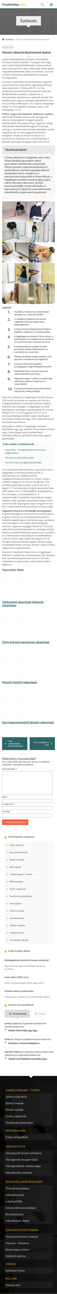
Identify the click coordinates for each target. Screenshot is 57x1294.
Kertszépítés (16, 903)
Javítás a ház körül (16, 1096)
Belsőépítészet (15, 1214)
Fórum (42, 1013)
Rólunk (11, 1278)
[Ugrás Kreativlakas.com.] (3, 39)
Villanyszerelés (17, 932)
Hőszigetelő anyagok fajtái (22, 1159)
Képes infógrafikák (17, 1137)
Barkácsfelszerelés (19, 852)
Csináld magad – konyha (21, 874)
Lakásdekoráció (15, 1194)
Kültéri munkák (17, 910)
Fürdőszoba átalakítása (21, 896)
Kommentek (19, 1013)
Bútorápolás (15, 867)
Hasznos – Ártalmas (17, 1243)
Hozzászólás (9, 769)
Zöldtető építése (16, 1256)
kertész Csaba (11, 1023)
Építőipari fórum (15, 1270)
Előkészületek (16, 881)
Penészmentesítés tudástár (22, 1236)
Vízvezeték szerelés (19, 940)
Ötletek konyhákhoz (17, 1188)
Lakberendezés (17, 918)
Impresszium (13, 1285)
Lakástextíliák (14, 1201)
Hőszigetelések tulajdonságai (23, 1166)
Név (5, 797)
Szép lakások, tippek (17, 1220)
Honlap (6, 811)
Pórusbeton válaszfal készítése (19, 457)
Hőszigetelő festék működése (24, 1153)
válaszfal (9, 47)
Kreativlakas (13, 4)
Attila (7, 1039)
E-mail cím (8, 804)
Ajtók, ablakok (17, 845)
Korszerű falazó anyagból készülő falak (23, 462)
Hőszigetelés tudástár (19, 1172)
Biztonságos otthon (17, 1249)
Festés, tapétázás (18, 888)
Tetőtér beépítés (17, 925)
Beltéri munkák (17, 859)
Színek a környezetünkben (21, 1207)
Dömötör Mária (12, 1051)
